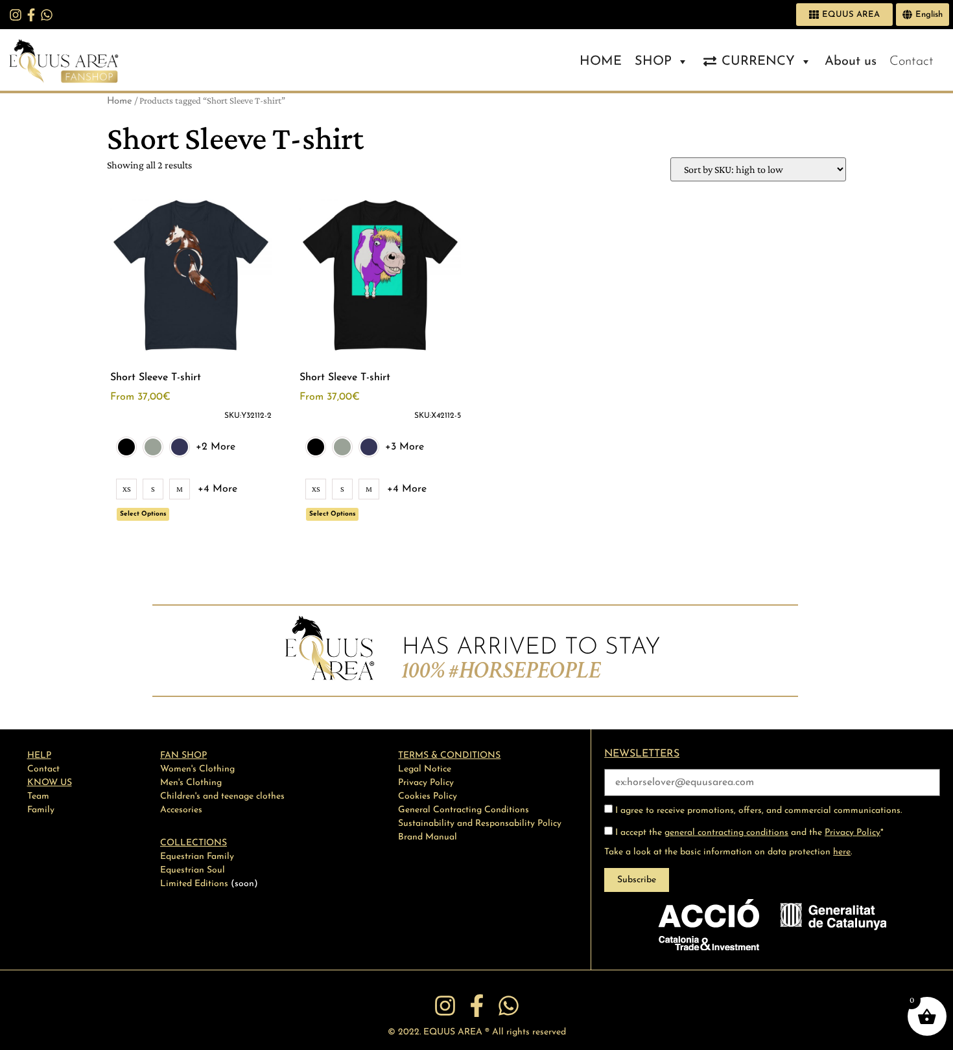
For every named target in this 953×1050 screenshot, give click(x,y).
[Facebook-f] (31, 15)
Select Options (143, 514)
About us (851, 61)
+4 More (217, 489)
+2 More (215, 447)
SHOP (653, 61)
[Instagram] (15, 15)
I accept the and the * (748, 833)
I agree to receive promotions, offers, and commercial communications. (757, 811)
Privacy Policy (852, 833)
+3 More (404, 447)
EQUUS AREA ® (456, 1032)
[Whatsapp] (46, 15)
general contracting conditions (726, 833)
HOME (601, 61)
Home (119, 101)
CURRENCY (758, 61)
